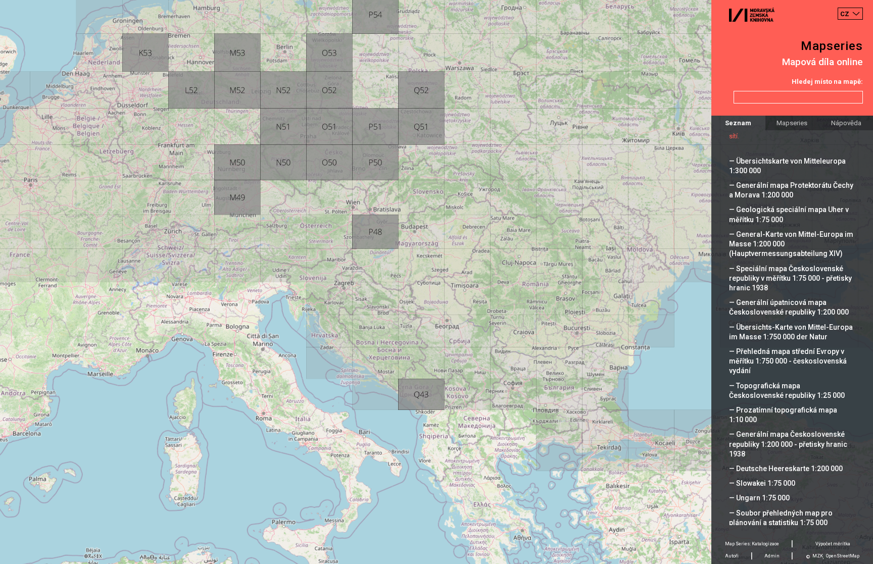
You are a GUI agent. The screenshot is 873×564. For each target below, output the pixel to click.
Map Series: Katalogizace (752, 543)
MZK (817, 555)
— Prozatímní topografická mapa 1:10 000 (783, 415)
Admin (772, 555)
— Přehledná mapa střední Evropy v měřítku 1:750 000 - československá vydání (788, 361)
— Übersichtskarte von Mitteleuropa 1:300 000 (787, 166)
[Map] (436, 282)
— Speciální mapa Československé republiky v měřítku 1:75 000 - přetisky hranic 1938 (790, 278)
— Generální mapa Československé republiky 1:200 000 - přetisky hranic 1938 (788, 443)
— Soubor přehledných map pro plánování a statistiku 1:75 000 (781, 518)
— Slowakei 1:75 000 (762, 483)
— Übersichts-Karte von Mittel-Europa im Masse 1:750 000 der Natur (791, 332)
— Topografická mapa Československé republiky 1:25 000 (787, 390)
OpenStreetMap (842, 555)
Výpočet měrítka (832, 543)
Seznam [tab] (738, 123)
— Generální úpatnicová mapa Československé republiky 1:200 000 (789, 307)
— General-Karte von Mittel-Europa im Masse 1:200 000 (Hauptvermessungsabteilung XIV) (791, 244)
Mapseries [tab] (792, 123)
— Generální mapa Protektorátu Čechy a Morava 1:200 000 (791, 190)
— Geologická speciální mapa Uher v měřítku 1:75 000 (789, 214)
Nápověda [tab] (846, 123)
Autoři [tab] (732, 555)
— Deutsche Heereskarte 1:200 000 (786, 469)
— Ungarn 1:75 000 (759, 498)
